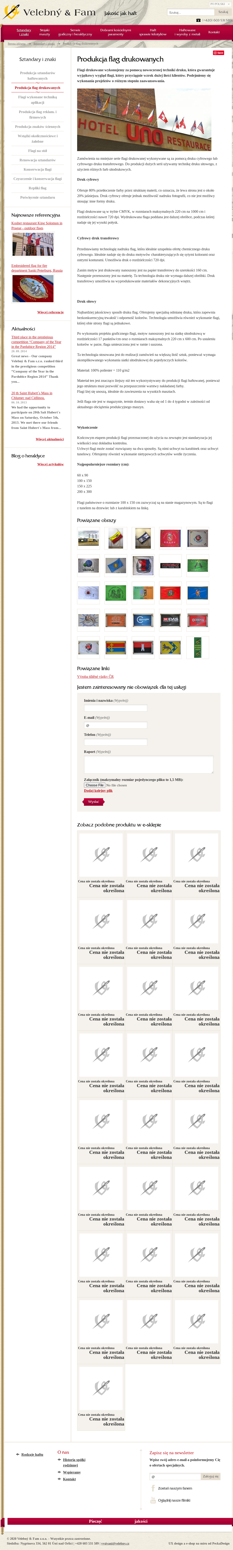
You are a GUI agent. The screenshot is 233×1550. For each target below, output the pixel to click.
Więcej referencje (50, 312)
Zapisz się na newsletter (171, 1452)
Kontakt (69, 1479)
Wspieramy (72, 1472)
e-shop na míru (196, 1543)
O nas (63, 1452)
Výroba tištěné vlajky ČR (95, 677)
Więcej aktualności (50, 439)
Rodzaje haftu (32, 1454)
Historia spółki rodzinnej (74, 1462)
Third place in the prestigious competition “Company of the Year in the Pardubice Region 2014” (36, 342)
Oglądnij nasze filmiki (174, 1500)
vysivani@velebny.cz (115, 1543)
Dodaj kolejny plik (98, 791)
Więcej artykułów (50, 464)
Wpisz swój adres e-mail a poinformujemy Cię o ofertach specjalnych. (184, 1462)
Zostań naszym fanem (175, 1488)
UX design (176, 1543)
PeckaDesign (221, 1543)
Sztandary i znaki (44, 43)
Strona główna (16, 43)
